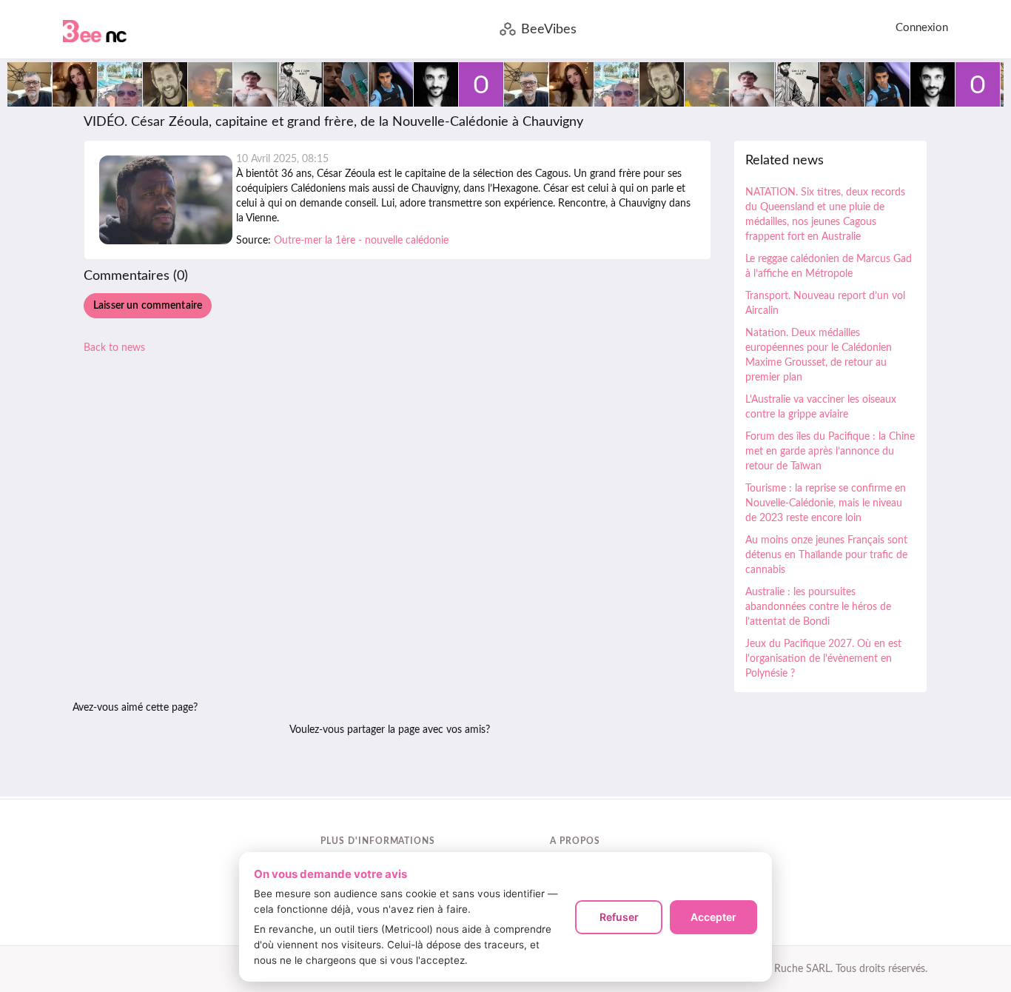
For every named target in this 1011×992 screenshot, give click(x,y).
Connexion (922, 27)
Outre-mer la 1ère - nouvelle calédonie (361, 240)
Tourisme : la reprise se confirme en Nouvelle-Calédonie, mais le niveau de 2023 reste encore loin (825, 503)
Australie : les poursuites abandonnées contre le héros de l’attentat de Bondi (818, 607)
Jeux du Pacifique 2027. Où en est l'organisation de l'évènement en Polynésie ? (823, 659)
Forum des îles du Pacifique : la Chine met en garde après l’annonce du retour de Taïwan (830, 452)
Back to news (114, 348)
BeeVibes (549, 29)
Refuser (619, 917)
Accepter (713, 917)
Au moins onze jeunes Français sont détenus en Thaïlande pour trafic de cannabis (826, 555)
